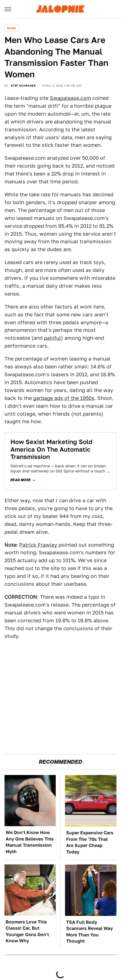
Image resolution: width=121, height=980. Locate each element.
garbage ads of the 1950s (64, 398)
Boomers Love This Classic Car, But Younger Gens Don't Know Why (27, 931)
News (11, 28)
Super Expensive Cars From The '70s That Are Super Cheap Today (89, 842)
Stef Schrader (23, 85)
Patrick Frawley (38, 545)
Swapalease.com (70, 98)
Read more (20, 480)
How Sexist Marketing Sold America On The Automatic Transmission (51, 449)
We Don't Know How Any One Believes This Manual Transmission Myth (30, 842)
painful (52, 338)
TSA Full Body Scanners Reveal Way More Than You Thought (89, 932)
